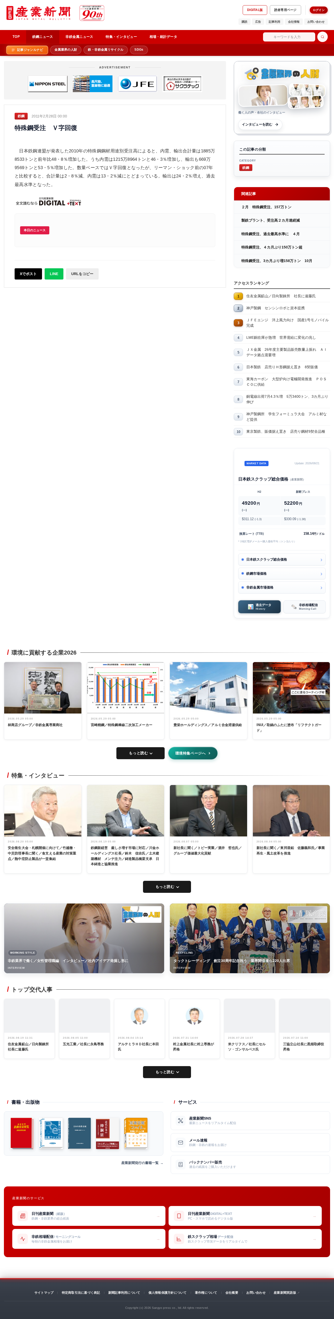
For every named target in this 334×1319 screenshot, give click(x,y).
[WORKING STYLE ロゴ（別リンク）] (142, 914)
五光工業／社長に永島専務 (83, 1044)
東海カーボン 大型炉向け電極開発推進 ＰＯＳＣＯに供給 (286, 382)
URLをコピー (82, 274)
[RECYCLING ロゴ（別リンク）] (307, 914)
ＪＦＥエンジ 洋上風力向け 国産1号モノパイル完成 (287, 323)
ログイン (319, 9)
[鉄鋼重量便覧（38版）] (22, 1133)
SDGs (138, 49)
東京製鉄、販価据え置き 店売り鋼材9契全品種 (285, 431)
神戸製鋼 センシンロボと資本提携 (275, 308)
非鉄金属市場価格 (259, 587)
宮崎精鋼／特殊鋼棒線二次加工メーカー (121, 725)
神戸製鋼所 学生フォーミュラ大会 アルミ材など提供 (286, 416)
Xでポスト (28, 274)
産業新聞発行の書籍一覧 (140, 1163)
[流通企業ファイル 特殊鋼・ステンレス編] (135, 1133)
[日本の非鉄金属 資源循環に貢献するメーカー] (79, 1133)
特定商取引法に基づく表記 (81, 1292)
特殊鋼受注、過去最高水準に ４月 (270, 234)
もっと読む (138, 753)
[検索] (322, 37)
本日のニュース (35, 230)
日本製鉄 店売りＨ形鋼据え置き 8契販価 (282, 367)
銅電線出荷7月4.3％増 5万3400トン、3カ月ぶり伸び (287, 399)
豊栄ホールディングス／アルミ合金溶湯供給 (208, 725)
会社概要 (231, 1292)
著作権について (206, 1292)
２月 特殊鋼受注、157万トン (266, 207)
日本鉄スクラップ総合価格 (266, 559)
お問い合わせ (316, 21)
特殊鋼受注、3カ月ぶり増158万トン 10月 (276, 261)
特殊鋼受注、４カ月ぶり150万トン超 (271, 247)
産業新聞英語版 (285, 1292)
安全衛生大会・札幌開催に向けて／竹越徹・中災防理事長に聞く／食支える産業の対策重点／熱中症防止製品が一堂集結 (42, 853)
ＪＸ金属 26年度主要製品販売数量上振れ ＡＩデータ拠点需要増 (286, 352)
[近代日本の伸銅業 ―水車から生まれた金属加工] (107, 1133)
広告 (258, 21)
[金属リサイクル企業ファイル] (51, 1133)
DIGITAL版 (255, 10)
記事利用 (274, 21)
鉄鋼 (245, 167)
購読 (244, 21)
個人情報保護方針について (167, 1292)
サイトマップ (43, 1292)
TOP (16, 37)
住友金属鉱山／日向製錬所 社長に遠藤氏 (281, 296)
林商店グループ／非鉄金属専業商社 (35, 725)
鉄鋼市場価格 (256, 573)
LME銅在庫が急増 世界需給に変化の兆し (281, 337)
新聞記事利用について (124, 1292)
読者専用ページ (285, 10)
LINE (54, 274)
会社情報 (294, 21)
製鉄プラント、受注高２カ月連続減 (270, 220)
